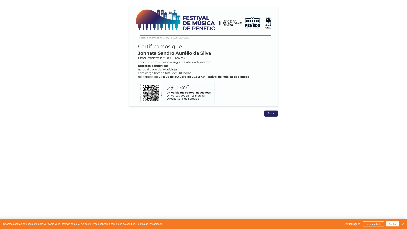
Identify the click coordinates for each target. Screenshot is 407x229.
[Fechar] (403, 223)
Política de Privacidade (149, 224)
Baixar (271, 113)
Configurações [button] (352, 224)
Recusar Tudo (373, 224)
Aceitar (393, 224)
